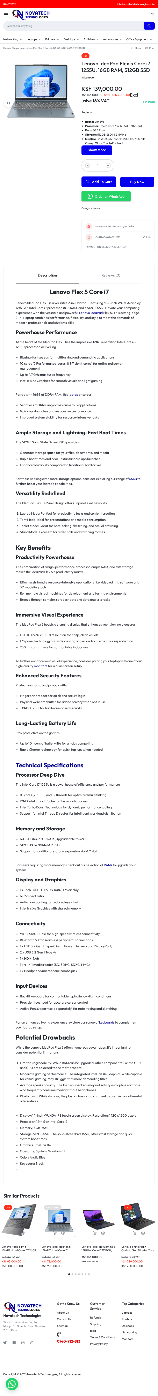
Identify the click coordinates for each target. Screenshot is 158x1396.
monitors (40, 666)
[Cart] (153, 14)
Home (6, 48)
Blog (93, 1331)
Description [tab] (47, 275)
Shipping (95, 1324)
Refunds (95, 1317)
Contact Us (64, 1319)
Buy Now (137, 182)
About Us (63, 1312)
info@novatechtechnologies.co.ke (136, 4)
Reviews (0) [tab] (110, 275)
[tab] (47, 275)
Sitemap (62, 1326)
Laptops (32, 39)
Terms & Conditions (102, 1337)
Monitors (127, 1339)
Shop (15, 48)
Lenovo (89, 77)
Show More (97, 150)
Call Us (147, 237)
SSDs (133, 479)
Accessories (110, 39)
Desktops (69, 39)
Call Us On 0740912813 (107, 237)
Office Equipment (137, 39)
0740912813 (9, 4)
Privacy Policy (99, 1344)
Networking (10, 39)
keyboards (106, 1022)
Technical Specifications (50, 765)
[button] (15, 1233)
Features (87, 112)
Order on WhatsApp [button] (109, 196)
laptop (73, 394)
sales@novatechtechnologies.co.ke (114, 226)
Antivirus (89, 39)
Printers (50, 39)
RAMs (108, 865)
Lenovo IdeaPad (91, 313)
